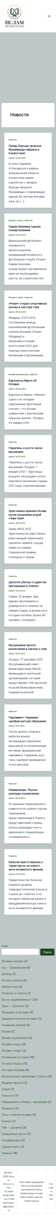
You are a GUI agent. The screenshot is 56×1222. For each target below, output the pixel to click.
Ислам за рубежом (15, 1038)
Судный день (10, 1146)
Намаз (6, 1089)
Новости (7, 1095)
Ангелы (7, 974)
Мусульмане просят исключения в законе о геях (28, 647)
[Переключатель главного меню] (49, 16)
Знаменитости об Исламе (19, 1018)
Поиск (5, 946)
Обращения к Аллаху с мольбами (24, 1102)
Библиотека (10, 986)
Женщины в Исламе (15, 1012)
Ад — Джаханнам (14, 967)
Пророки (8, 1108)
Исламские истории (15, 1057)
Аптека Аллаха (12, 980)
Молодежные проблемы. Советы (24, 1076)
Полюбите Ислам (51, 1191)
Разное (6, 1121)
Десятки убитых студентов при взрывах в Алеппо (27, 584)
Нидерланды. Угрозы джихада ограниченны (24, 791)
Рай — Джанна (12, 1127)
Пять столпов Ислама (17, 1114)
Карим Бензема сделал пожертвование (25, 228)
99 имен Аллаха (12, 961)
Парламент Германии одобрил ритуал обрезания (27, 719)
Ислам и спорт (12, 1050)
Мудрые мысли (12, 1082)
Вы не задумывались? (17, 999)
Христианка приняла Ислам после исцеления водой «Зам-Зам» (27, 514)
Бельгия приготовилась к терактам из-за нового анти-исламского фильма (26, 865)
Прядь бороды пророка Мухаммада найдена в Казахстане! (25, 149)
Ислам (6, 1031)
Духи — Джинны (13, 1006)
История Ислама (13, 1070)
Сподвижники (11, 1140)
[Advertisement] (28, 62)
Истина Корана (12, 1063)
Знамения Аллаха (13, 1025)
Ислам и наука (11, 1044)
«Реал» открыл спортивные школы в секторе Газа (28, 305)
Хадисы (7, 1153)
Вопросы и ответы (14, 993)
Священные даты (13, 1134)
